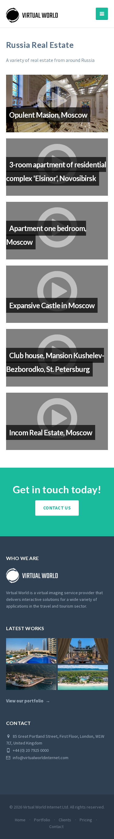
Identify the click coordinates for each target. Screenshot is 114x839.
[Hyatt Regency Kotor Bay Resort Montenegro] (31, 677)
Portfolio (42, 820)
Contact (56, 826)
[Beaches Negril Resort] (83, 677)
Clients (65, 820)
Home (20, 820)
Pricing (86, 820)
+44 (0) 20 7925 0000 (30, 750)
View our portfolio (24, 701)
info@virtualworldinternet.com (40, 757)
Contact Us (57, 508)
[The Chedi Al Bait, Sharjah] (83, 650)
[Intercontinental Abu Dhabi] (31, 650)
